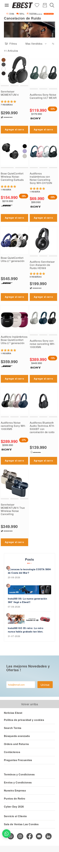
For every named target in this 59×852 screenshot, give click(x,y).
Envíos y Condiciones (18, 782)
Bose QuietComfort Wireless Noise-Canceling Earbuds (12, 177)
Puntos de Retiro (14, 798)
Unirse (45, 685)
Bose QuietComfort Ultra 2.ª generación (13, 259)
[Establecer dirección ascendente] (53, 44)
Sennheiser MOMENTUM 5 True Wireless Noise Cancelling (13, 509)
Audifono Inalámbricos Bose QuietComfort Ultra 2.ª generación (14, 340)
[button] (36, 44)
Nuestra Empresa (15, 790)
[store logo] (22, 5)
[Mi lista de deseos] (37, 5)
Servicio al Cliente (15, 816)
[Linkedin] (48, 836)
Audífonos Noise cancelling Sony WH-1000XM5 (13, 426)
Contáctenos (12, 752)
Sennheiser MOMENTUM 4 (10, 93)
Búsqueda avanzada (17, 736)
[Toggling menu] (7, 5)
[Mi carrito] (45, 5)
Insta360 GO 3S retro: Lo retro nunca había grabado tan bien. (25, 629)
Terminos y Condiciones (19, 774)
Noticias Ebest (13, 713)
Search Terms (12, 728)
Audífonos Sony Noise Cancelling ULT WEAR (43, 96)
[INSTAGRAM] (20, 836)
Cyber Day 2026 (14, 806)
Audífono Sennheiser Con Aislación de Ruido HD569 (42, 265)
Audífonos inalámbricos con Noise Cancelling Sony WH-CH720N (41, 178)
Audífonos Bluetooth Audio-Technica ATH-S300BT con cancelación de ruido (42, 427)
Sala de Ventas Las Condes (21, 824)
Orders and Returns (16, 744)
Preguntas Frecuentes (18, 760)
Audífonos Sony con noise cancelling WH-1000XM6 (42, 344)
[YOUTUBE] (39, 836)
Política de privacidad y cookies (24, 720)
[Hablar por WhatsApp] (6, 833)
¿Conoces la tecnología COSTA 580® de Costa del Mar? (29, 571)
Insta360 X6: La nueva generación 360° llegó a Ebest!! (27, 600)
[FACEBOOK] (29, 836)
